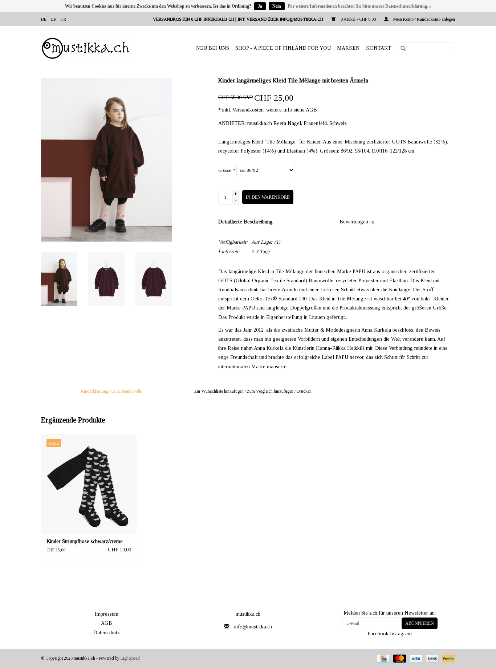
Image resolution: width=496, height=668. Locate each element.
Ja (260, 6)
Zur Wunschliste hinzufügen (219, 391)
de (43, 19)
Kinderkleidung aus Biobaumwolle (111, 391)
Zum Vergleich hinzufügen (270, 391)
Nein (276, 6)
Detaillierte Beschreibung (245, 221)
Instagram (401, 633)
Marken (348, 48)
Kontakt (378, 48)
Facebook (378, 633)
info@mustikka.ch (253, 626)
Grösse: (226, 170)
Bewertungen (357, 221)
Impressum (106, 614)
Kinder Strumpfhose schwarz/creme (84, 541)
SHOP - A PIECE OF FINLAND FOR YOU (283, 48)
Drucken (304, 391)
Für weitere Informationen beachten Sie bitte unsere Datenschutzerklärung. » (359, 6)
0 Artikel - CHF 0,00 (358, 19)
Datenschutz (106, 632)
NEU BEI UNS (212, 48)
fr (63, 19)
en (54, 19)
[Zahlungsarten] (382, 658)
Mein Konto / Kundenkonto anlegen (423, 19)
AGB (106, 623)
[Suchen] (400, 48)
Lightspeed (130, 658)
